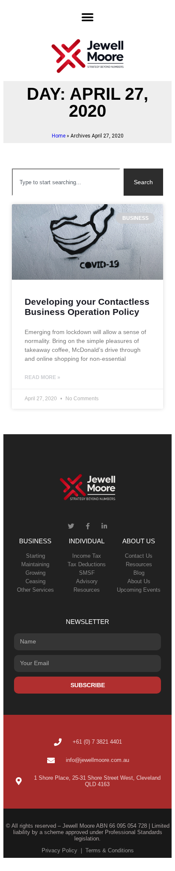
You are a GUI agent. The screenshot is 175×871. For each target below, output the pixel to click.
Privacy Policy (59, 850)
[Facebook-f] (88, 526)
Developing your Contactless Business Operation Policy (87, 307)
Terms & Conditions (109, 850)
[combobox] (66, 182)
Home (58, 136)
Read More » (42, 377)
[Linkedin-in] (104, 526)
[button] (87, 17)
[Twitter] (71, 526)
